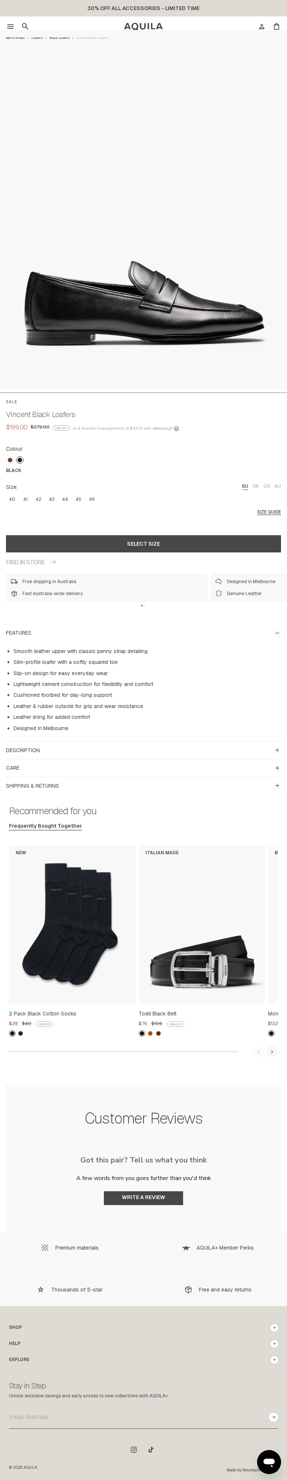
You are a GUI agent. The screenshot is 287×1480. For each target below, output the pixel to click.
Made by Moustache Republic (252, 1470)
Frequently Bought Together (45, 825)
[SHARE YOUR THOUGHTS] (143, 1211)
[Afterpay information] (162, 428)
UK (256, 486)
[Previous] (259, 1052)
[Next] (272, 1052)
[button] (10, 26)
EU (245, 486)
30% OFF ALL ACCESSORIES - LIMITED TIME (143, 8)
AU (277, 486)
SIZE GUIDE (269, 512)
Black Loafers (59, 37)
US (266, 486)
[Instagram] (134, 1450)
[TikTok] (151, 1450)
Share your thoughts (143, 1198)
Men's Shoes (15, 37)
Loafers (37, 37)
